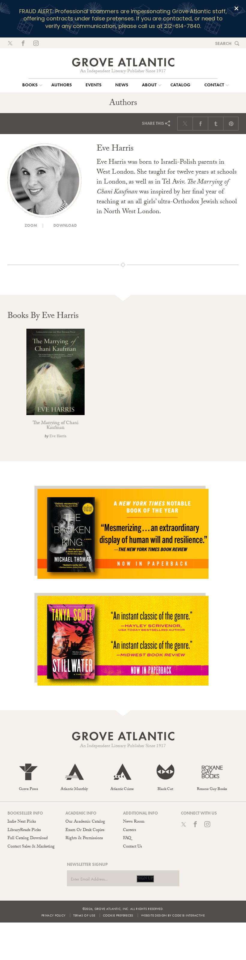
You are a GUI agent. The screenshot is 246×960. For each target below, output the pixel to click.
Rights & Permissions (84, 838)
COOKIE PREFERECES (118, 915)
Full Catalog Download (28, 838)
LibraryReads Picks (24, 830)
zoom (30, 225)
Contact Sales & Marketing (31, 847)
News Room (133, 822)
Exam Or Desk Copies (84, 830)
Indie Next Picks (22, 822)
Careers (129, 830)
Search (223, 43)
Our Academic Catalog (85, 822)
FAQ (127, 838)
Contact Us (132, 847)
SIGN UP (145, 878)
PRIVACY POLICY (53, 915)
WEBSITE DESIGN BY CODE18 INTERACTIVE (173, 915)
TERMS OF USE (84, 915)
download (64, 225)
